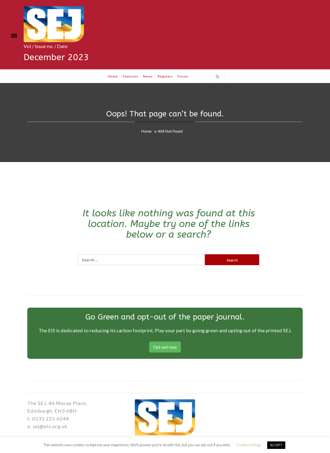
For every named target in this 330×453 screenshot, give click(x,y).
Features (130, 76)
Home (113, 76)
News (148, 76)
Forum (183, 76)
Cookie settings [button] (248, 445)
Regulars (165, 76)
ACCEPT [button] (276, 445)
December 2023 (56, 57)
